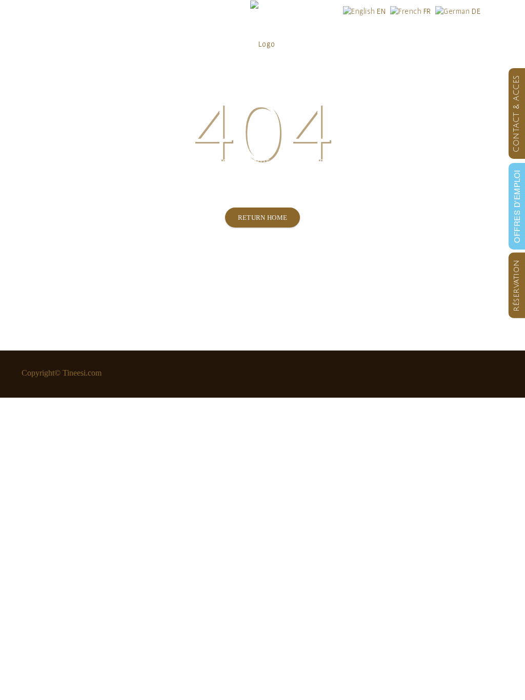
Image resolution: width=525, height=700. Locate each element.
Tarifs (171, 43)
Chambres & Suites (102, 43)
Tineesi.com (82, 372)
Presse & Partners (462, 43)
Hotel (33, 43)
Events (346, 43)
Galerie (397, 43)
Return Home (263, 217)
